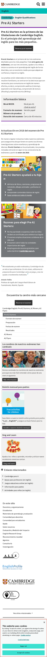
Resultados (10, 330)
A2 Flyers (7, 338)
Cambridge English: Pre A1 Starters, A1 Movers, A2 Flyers (22, 309)
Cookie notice (26, 635)
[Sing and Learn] (13, 446)
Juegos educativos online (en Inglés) (19, 483)
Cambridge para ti (12, 476)
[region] (23, 638)
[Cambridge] (10, 4)
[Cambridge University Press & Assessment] (19, 589)
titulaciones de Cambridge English (22, 35)
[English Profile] (12, 573)
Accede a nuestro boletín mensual (16, 428)
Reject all (23, 646)
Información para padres (14, 487)
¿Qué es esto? (30, 107)
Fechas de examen (13, 326)
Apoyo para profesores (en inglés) (18, 480)
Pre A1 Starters (10, 314)
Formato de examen (13, 318)
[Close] (44, 622)
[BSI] (11, 604)
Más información (10, 379)
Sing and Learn (9, 463)
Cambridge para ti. (27, 251)
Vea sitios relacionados (22, 613)
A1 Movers (8, 334)
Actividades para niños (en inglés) (18, 490)
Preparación (10, 322)
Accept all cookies (23, 653)
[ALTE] (11, 563)
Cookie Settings (23, 640)
